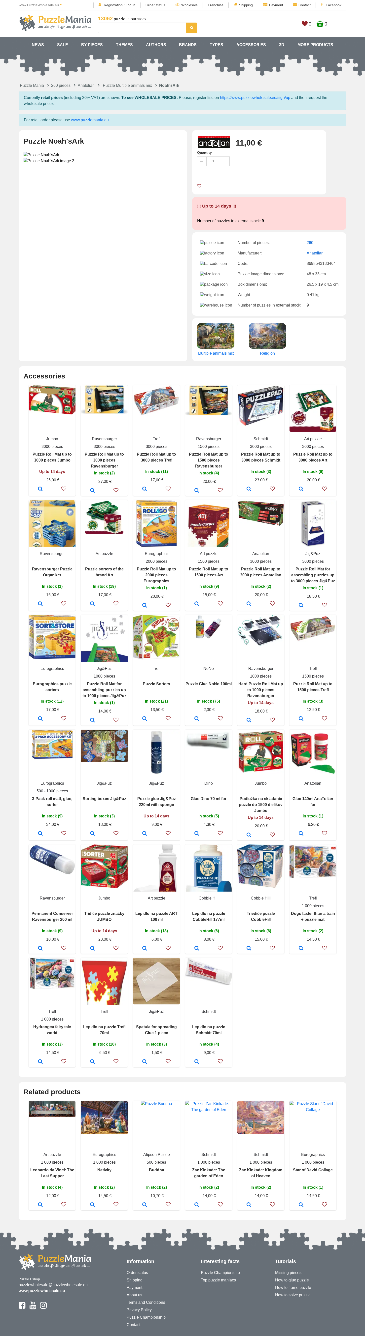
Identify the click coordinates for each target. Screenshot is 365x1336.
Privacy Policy (139, 1310)
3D (281, 45)
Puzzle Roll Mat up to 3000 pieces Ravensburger (104, 460)
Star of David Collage (313, 1170)
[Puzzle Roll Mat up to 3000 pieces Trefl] (144, 489)
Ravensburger (104, 439)
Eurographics (156, 554)
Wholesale (189, 5)
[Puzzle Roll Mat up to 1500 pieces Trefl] (301, 719)
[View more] (52, 413)
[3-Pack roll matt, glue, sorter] (40, 834)
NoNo (208, 668)
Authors (156, 45)
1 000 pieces (313, 906)
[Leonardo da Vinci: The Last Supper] (40, 1205)
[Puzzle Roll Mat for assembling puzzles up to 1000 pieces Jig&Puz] (92, 720)
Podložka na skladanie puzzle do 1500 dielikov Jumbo (261, 805)
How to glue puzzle (292, 1280)
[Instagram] (43, 1307)
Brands (188, 45)
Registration (113, 5)
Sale (62, 45)
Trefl (156, 439)
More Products (315, 45)
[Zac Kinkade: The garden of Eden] (196, 1205)
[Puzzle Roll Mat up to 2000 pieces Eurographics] (144, 605)
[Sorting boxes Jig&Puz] (92, 834)
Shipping (246, 5)
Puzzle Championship (146, 1317)
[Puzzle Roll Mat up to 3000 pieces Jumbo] (40, 489)
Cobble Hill (209, 898)
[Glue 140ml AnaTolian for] (301, 834)
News (38, 45)
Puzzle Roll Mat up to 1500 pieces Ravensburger (208, 460)
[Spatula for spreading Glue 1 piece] (144, 1062)
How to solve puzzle (293, 1295)
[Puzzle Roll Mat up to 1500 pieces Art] (196, 604)
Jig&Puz (312, 554)
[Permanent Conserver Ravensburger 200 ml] (40, 948)
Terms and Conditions (146, 1302)
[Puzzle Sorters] (144, 719)
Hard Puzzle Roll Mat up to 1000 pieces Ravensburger (260, 690)
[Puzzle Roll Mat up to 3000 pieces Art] (301, 489)
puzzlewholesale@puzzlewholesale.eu (53, 1285)
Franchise (215, 5)
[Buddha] (144, 1205)
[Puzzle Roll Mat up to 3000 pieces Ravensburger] (92, 491)
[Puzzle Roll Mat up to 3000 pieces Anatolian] (249, 604)
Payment (276, 5)
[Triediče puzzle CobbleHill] (249, 948)
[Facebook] (22, 1307)
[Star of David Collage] (301, 1205)
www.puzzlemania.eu (90, 120)
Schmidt (261, 439)
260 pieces (61, 85)
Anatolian (86, 85)
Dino (208, 783)
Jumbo (52, 439)
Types (216, 45)
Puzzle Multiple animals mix (127, 85)
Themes (124, 45)
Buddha (156, 1170)
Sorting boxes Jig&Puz (104, 799)
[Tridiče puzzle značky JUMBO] (92, 948)
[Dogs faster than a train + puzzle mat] (301, 948)
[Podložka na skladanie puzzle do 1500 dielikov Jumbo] (249, 835)
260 (310, 243)
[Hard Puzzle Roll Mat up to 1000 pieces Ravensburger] (249, 720)
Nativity (104, 1170)
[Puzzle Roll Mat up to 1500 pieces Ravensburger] (196, 491)
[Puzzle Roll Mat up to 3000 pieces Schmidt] (249, 489)
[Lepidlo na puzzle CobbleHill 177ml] (196, 948)
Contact (304, 5)
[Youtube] (32, 1307)
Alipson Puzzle (156, 1154)
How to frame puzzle (293, 1287)
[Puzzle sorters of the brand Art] (92, 604)
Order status (155, 5)
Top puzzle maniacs (218, 1280)
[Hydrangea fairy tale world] (40, 1062)
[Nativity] (92, 1205)
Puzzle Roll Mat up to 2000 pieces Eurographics (156, 575)
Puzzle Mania (32, 85)
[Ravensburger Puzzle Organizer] (40, 604)
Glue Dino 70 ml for (208, 799)
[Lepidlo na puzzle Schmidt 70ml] (196, 1062)
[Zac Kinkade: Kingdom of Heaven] (249, 1205)
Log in (130, 5)
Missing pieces (288, 1273)
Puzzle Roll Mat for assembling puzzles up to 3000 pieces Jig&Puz (313, 575)
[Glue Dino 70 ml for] (196, 834)
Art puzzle (313, 439)
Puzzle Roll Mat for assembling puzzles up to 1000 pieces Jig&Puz (104, 690)
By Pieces (92, 45)
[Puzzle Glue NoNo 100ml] (196, 719)
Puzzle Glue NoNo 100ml (208, 684)
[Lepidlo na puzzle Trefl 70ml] (92, 1062)
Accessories (251, 45)
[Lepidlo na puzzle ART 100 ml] (144, 948)
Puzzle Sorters (156, 684)
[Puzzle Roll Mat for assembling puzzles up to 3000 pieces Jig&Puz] (301, 605)
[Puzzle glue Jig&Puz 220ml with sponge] (144, 834)
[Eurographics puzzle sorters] (40, 719)
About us (134, 1295)
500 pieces (156, 1162)
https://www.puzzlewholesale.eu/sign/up (255, 97)
